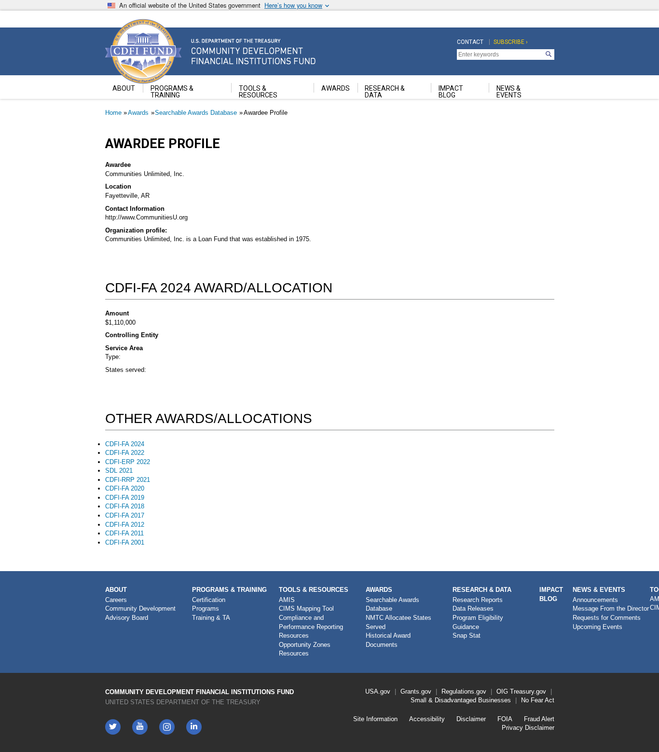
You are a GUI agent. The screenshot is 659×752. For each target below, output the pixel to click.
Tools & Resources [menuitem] (258, 91)
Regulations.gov (463, 691)
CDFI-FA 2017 (124, 515)
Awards (138, 112)
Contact (470, 42)
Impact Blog (551, 594)
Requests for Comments (607, 617)
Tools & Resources (313, 589)
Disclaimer (471, 719)
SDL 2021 (119, 470)
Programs (205, 608)
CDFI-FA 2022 (124, 452)
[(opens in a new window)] (167, 727)
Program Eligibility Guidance (478, 622)
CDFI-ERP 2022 (127, 461)
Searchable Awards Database (196, 112)
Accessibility (427, 719)
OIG (502, 691)
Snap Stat (467, 635)
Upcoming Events (597, 626)
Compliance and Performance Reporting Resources (311, 626)
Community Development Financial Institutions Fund (199, 692)
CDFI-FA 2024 (124, 444)
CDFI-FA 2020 (124, 488)
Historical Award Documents (388, 640)
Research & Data (482, 589)
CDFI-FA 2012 (124, 524)
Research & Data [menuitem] (385, 91)
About (116, 589)
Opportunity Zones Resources (304, 649)
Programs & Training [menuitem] (172, 91)
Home (113, 112)
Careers (116, 599)
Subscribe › (511, 42)
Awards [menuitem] (335, 88)
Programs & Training (229, 589)
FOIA (504, 719)
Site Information (375, 719)
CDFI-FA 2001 (124, 542)
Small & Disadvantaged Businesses (461, 700)
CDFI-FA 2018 (124, 506)
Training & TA (211, 617)
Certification (208, 599)
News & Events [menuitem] (509, 91)
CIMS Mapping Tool (306, 608)
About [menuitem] (123, 88)
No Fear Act (537, 700)
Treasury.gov (528, 691)
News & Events (599, 589)
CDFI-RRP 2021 (127, 479)
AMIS (287, 599)
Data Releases (473, 608)
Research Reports (478, 599)
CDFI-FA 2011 (124, 533)
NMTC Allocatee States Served (398, 622)
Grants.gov (415, 691)
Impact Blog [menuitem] (451, 91)
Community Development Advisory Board (140, 613)
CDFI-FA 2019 (124, 497)
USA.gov (377, 691)
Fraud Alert (539, 719)
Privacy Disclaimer (528, 727)
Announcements (595, 599)
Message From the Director (611, 608)
